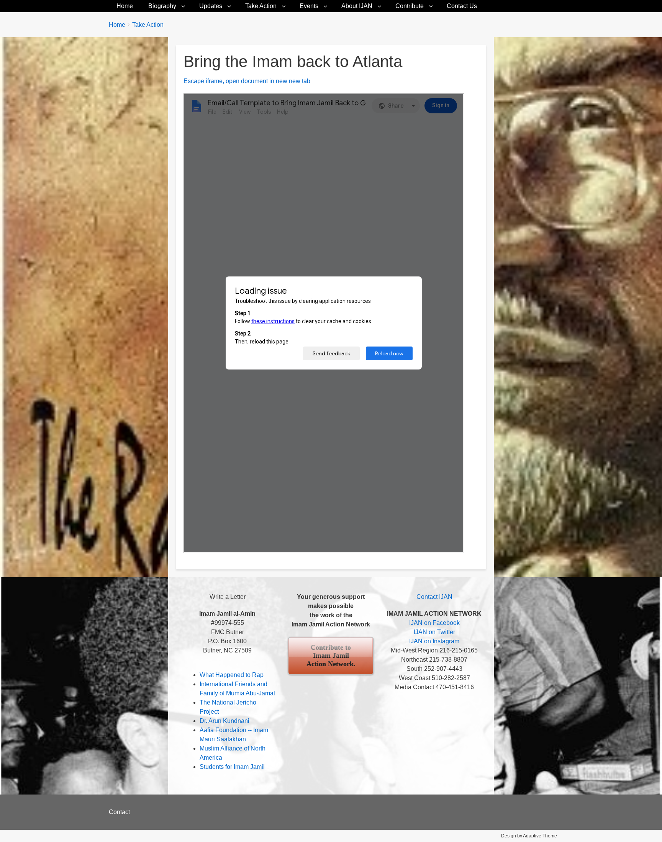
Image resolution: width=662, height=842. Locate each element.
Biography (162, 6)
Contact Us (462, 6)
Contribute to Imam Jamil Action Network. (331, 656)
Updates (210, 6)
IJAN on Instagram (434, 641)
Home (124, 6)
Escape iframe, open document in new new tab (247, 81)
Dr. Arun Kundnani (224, 721)
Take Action (261, 6)
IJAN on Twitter (434, 632)
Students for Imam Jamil (232, 767)
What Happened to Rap (232, 675)
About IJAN (356, 6)
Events (309, 6)
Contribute (409, 6)
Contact (119, 812)
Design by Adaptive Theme (529, 836)
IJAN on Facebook (434, 623)
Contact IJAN (434, 596)
